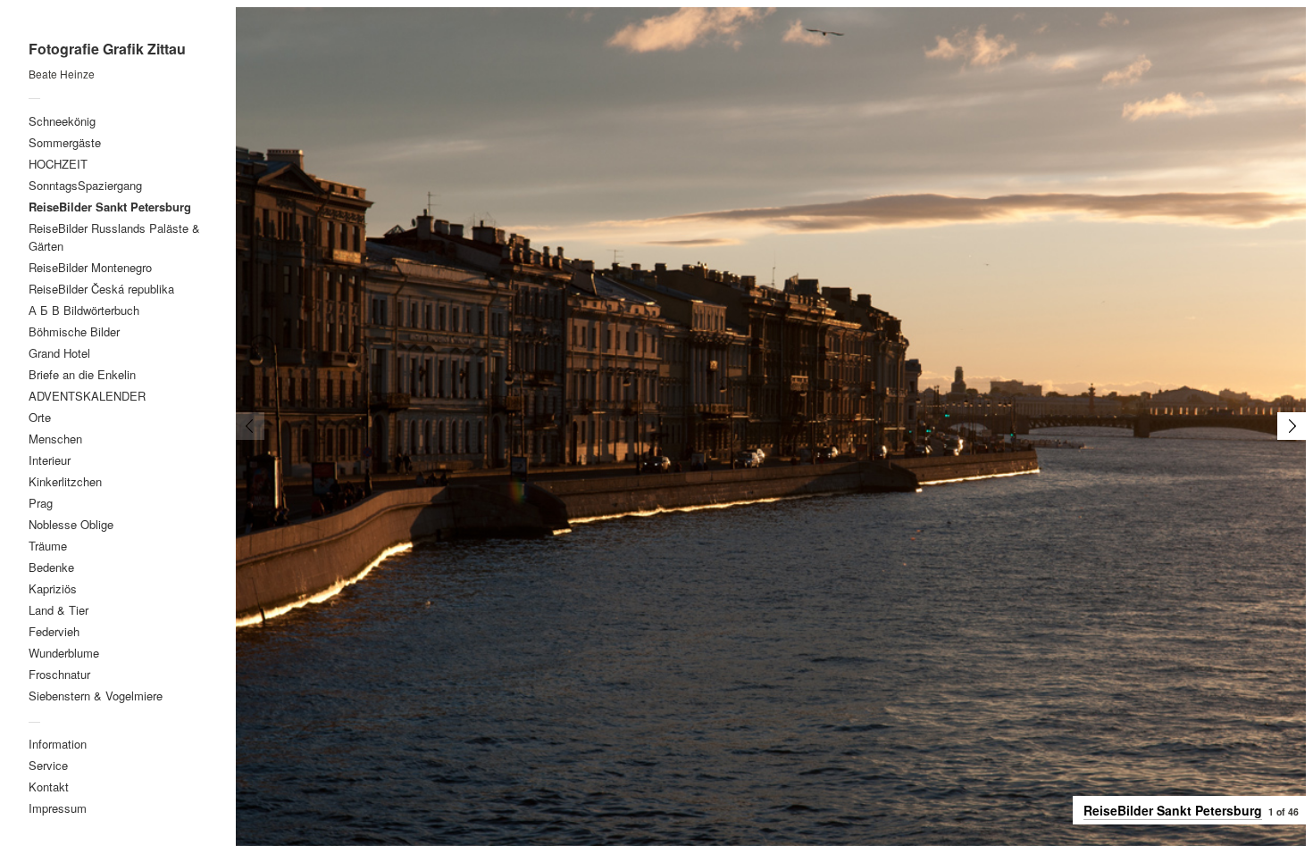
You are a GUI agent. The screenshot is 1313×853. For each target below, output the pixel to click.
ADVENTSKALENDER (87, 395)
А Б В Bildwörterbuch (84, 310)
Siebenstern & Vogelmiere (96, 695)
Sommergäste (65, 142)
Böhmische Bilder (74, 331)
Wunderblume (64, 652)
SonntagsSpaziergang (85, 185)
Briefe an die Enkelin (82, 374)
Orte (40, 417)
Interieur (50, 459)
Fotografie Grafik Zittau (107, 49)
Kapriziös (53, 588)
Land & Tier (58, 609)
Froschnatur (59, 674)
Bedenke (51, 567)
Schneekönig (62, 120)
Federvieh (54, 631)
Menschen (55, 438)
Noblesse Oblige (71, 524)
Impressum (58, 807)
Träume (48, 545)
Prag (41, 502)
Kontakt (49, 786)
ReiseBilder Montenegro (90, 267)
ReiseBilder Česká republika (101, 288)
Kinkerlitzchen (65, 481)
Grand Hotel (59, 352)
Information (58, 743)
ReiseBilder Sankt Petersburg (110, 206)
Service (48, 765)
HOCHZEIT (58, 163)
